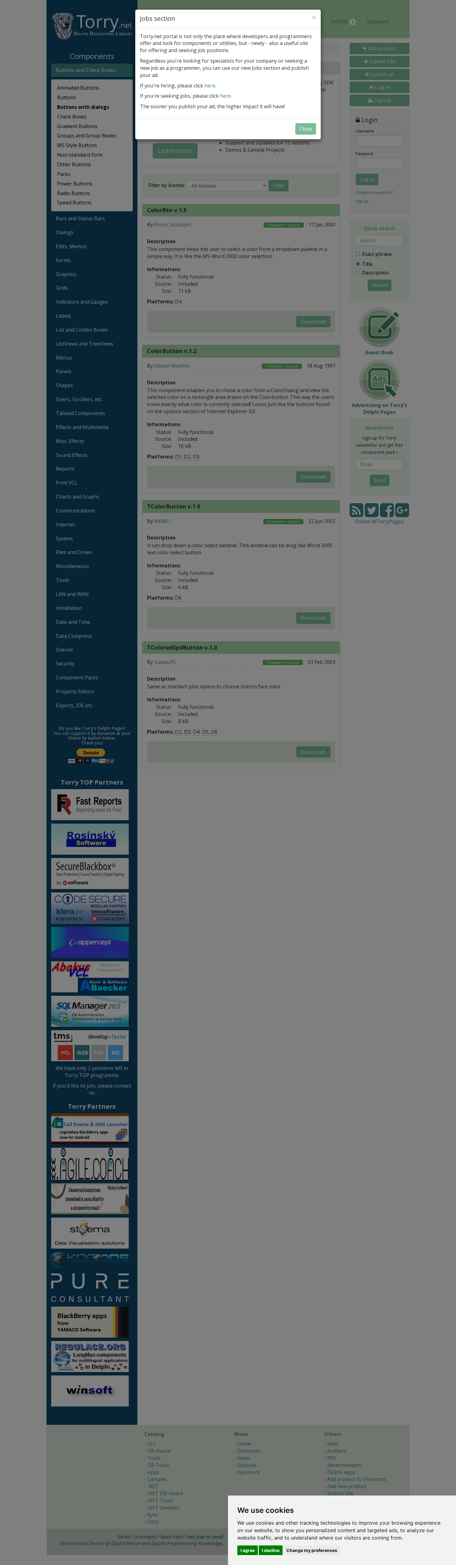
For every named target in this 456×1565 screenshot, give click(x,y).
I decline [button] (270, 1550)
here (209, 85)
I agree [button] (247, 1550)
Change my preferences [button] (311, 1550)
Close (305, 128)
